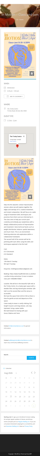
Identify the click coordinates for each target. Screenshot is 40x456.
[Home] (17, 19)
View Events (13, 141)
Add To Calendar (15, 96)
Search (6, 355)
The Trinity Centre (12, 109)
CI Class (9, 120)
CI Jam (15, 120)
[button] (17, 146)
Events (21, 19)
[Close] (23, 136)
